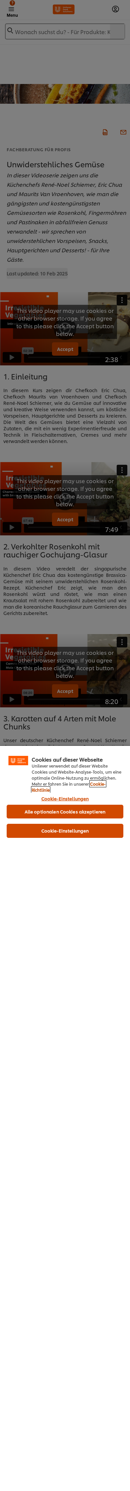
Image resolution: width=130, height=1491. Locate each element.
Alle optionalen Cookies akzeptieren (65, 811)
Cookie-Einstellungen (65, 798)
